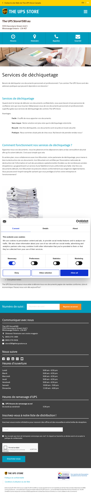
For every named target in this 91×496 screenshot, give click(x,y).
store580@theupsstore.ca (16, 344)
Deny (17, 273)
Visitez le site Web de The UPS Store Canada (22, 3)
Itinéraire (35, 41)
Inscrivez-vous (13, 459)
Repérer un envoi (70, 307)
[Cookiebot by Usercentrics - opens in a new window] (78, 221)
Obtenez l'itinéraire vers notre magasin (21, 334)
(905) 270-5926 (11, 340)
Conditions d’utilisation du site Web (17, 482)
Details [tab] (45, 228)
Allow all (74, 273)
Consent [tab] (15, 228)
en (83, 3)
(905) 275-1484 (11, 337)
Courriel (78, 41)
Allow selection (45, 273)
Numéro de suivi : (13, 306)
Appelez (56, 41)
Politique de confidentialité (14, 478)
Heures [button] (13, 41)
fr (88, 3)
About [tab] (75, 228)
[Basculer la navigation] (85, 11)
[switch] (34, 263)
